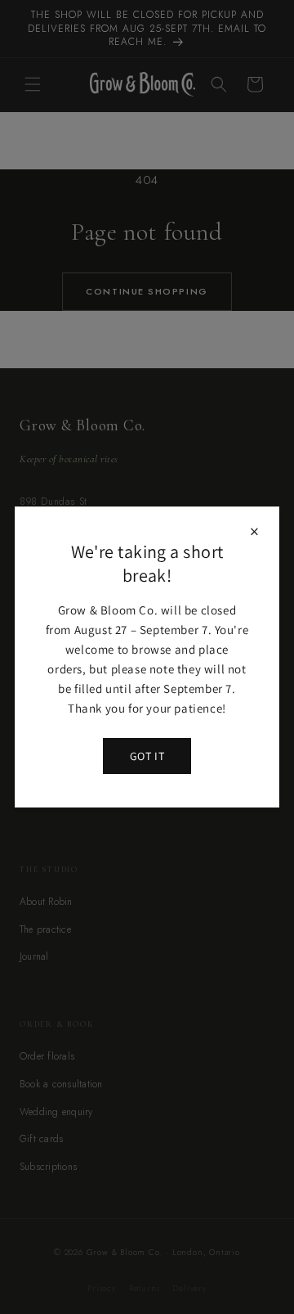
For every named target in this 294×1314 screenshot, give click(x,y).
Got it (147, 756)
